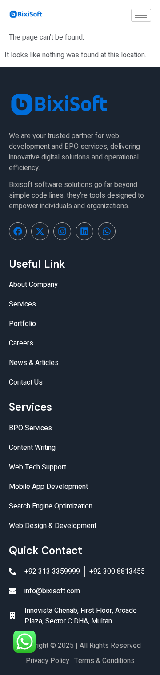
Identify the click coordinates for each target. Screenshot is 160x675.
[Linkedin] (84, 231)
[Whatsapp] (107, 231)
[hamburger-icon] (141, 15)
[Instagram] (62, 231)
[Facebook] (18, 231)
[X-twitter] (40, 231)
